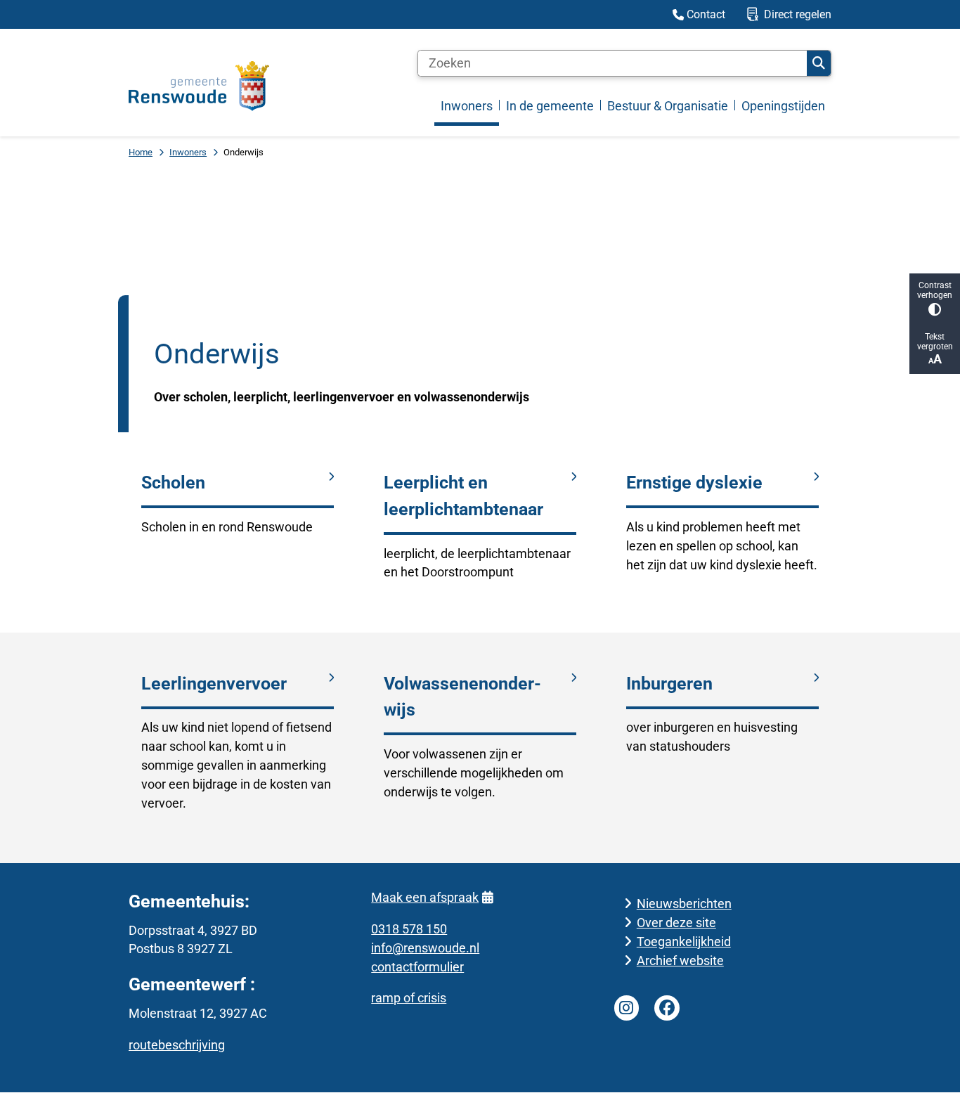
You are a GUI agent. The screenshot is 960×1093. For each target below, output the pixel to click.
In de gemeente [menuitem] (550, 105)
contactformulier (417, 966)
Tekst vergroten (935, 341)
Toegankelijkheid (684, 941)
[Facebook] (667, 1008)
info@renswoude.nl (425, 947)
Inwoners (188, 152)
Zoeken (819, 63)
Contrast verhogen (934, 290)
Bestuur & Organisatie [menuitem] (667, 105)
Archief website (680, 960)
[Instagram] (627, 1008)
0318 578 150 (409, 928)
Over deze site (676, 922)
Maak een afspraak (425, 897)
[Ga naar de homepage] (199, 86)
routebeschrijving (177, 1044)
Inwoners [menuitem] (467, 105)
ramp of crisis (408, 997)
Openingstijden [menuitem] (783, 105)
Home (141, 152)
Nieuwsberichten (684, 903)
